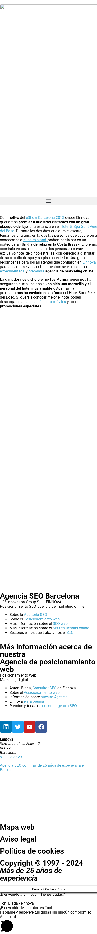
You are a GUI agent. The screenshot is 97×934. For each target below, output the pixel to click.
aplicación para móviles (46, 302)
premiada (36, 271)
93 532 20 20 (11, 757)
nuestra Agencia (54, 697)
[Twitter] (18, 727)
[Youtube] (29, 727)
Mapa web (17, 827)
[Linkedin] (6, 727)
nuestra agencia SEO (59, 706)
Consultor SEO (44, 688)
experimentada (12, 271)
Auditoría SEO (35, 614)
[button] (48, 201)
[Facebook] (41, 727)
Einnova (89, 262)
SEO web (60, 623)
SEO (69, 632)
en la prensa (34, 701)
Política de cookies (32, 851)
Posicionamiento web (42, 619)
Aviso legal (18, 839)
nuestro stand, (35, 240)
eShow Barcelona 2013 (45, 217)
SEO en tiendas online (71, 628)
